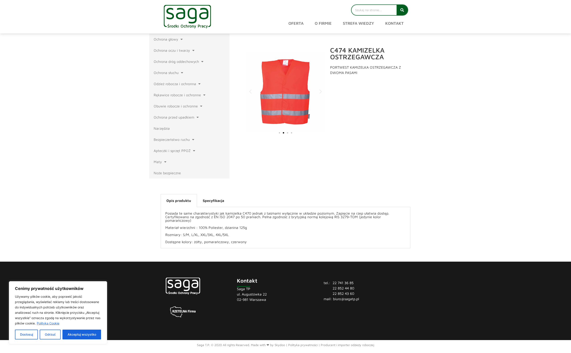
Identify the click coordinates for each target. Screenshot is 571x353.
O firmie (323, 23)
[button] (250, 91)
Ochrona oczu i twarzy (172, 50)
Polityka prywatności (303, 345)
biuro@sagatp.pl (346, 299)
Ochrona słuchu (166, 73)
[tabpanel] (285, 227)
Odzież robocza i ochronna (175, 84)
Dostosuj (26, 334)
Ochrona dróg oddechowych (176, 62)
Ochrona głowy (166, 39)
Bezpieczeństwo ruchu (172, 140)
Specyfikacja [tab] (213, 201)
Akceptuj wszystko (82, 334)
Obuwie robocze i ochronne (176, 106)
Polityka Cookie (48, 323)
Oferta (296, 23)
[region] (58, 312)
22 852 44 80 (343, 288)
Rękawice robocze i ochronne (177, 95)
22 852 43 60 (343, 293)
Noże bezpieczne (167, 173)
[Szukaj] (402, 10)
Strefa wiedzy (358, 23)
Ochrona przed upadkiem (174, 117)
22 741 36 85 (343, 283)
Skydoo (280, 345)
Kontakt (394, 23)
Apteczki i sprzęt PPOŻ (172, 151)
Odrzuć (50, 334)
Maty (158, 162)
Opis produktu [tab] (178, 201)
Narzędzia (162, 128)
